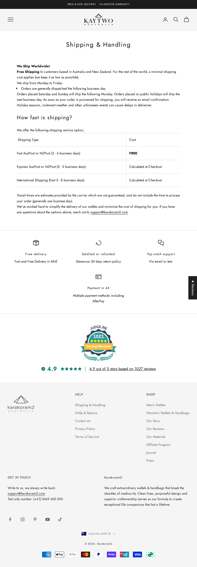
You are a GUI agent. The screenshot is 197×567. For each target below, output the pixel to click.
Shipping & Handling (90, 405)
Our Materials (156, 436)
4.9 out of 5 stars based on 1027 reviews (122, 369)
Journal (151, 452)
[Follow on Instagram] (22, 519)
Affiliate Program (158, 444)
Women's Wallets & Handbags (167, 412)
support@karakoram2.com (109, 212)
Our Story (153, 420)
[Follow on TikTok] (60, 519)
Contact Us (83, 420)
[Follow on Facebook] (10, 519)
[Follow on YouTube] (47, 519)
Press (150, 460)
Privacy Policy (85, 428)
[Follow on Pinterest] (35, 519)
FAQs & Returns (86, 412)
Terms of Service (87, 436)
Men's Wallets (156, 405)
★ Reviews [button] (193, 288)
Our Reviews (155, 428)
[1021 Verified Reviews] (98, 362)
